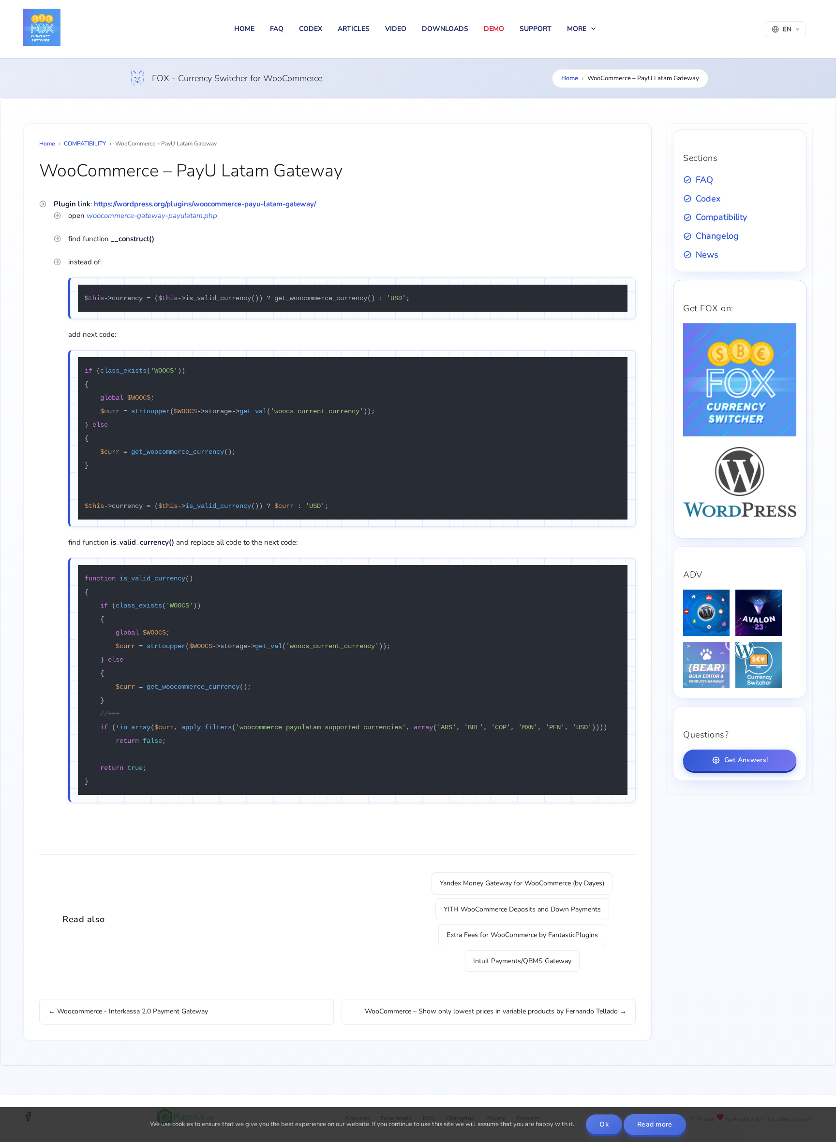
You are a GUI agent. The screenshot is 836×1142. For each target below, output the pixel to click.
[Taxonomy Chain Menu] (706, 613)
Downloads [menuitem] (445, 28)
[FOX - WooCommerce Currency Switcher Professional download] (739, 434)
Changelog (717, 236)
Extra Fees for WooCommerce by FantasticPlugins (522, 935)
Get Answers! (746, 760)
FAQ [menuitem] (277, 28)
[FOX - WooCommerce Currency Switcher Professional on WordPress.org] (739, 515)
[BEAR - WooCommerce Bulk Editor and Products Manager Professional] (706, 665)
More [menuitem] (577, 28)
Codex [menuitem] (310, 28)
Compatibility (721, 217)
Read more (654, 1124)
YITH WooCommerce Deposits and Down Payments (522, 909)
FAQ (704, 180)
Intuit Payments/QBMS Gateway (522, 961)
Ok (604, 1124)
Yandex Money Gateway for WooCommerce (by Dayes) (522, 883)
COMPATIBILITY (85, 143)
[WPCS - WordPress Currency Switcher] (758, 665)
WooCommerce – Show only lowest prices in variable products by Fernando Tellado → (496, 1011)
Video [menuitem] (395, 28)
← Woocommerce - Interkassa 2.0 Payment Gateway (128, 1011)
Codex (708, 198)
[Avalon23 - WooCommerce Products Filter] (758, 613)
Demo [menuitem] (494, 28)
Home (569, 78)
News (707, 254)
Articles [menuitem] (354, 28)
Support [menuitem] (536, 28)
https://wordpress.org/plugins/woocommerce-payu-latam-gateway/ (205, 204)
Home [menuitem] (244, 28)
